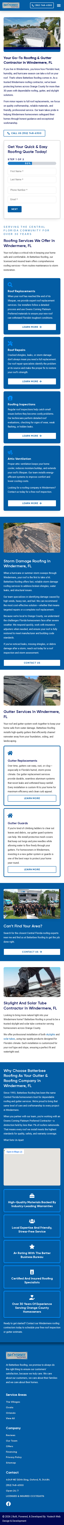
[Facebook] (8, 1503)
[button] (59, 5)
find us (20, 937)
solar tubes (9, 1038)
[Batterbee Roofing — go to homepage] (10, 5)
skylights (50, 1034)
